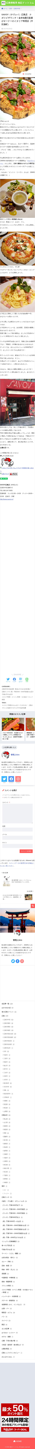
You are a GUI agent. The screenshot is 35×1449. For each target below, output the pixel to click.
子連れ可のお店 (7, 694)
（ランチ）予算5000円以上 (12, 1217)
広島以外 (6, 1115)
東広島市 (7, 1083)
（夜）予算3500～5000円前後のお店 (21, 691)
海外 (4, 1186)
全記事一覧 (13, 689)
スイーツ (6, 1320)
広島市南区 (8, 1030)
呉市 (6, 1051)
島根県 (6, 1126)
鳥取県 (6, 1129)
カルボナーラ (17, 705)
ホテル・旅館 (7, 1336)
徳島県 (6, 1143)
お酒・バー (7, 1308)
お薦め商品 (7, 1349)
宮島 (6, 1090)
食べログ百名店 (8, 1245)
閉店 (4, 1324)
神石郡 (6, 1108)
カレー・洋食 (7, 1261)
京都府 (6, 1154)
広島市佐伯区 (8, 1044)
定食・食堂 (7, 1265)
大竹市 (6, 1079)
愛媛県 (6, 1136)
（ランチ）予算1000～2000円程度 (15, 1209)
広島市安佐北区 (9, 1034)
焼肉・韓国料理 (8, 1281)
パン (4, 1316)
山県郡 (6, 1111)
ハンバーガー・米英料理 (11, 1296)
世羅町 (6, 1101)
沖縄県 (6, 1182)
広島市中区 (5, 689)
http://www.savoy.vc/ (6, 499)
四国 (6, 1133)
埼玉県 (6, 1172)
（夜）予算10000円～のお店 (12, 1221)
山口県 (6, 1122)
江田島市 (7, 1097)
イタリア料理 (7, 705)
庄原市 (6, 1076)
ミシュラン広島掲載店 (10, 1241)
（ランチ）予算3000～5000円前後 (14, 1213)
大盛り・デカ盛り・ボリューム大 (14, 1201)
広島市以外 (8, 1048)
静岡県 (6, 1179)
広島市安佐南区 (9, 1037)
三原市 (6, 1058)
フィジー (7, 1193)
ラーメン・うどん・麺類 (11, 1253)
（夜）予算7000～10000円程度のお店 (16, 1233)
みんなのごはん (8, 1357)
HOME (18, 1441)
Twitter (4, 782)
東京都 (6, 1165)
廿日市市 (7, 1087)
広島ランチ (5, 691)
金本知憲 (23, 708)
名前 (3, 826)
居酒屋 (5, 1273)
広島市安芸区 (8, 1041)
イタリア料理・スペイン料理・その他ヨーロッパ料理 (17, 1291)
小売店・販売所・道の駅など (13, 1345)
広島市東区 (8, 1023)
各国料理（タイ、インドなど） (13, 1304)
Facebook (11, 782)
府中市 (6, 1069)
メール (4, 834)
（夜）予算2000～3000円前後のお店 (15, 1225)
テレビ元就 (6, 708)
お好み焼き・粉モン (10, 1257)
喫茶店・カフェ (8, 1312)
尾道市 (6, 1062)
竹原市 (6, 1055)
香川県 (6, 1140)
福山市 (6, 1065)
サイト (4, 842)
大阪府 (6, 1158)
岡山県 (6, 1119)
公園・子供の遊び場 (10, 1341)
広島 (28, 689)
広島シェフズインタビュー (12, 1353)
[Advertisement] (17, 587)
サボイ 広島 (27, 705)
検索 (33, 906)
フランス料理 (7, 1285)
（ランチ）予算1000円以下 (12, 1205)
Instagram (18, 782)
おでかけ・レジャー (10, 1332)
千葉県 (6, 1175)
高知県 (6, 1147)
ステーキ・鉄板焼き (10, 1300)
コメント (6, 802)
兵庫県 (6, 1161)
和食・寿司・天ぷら (10, 1269)
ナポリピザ (15, 708)
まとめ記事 (7, 1328)
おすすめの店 (21, 689)
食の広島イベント (9, 1012)
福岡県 (6, 1150)
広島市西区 (8, 1026)
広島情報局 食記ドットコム (19, 3)
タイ (5, 1190)
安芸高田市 (8, 1093)
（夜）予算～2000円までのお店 (13, 1237)
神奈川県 (7, 1168)
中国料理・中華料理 (10, 1277)
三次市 (6, 1072)
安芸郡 (6, 1104)
